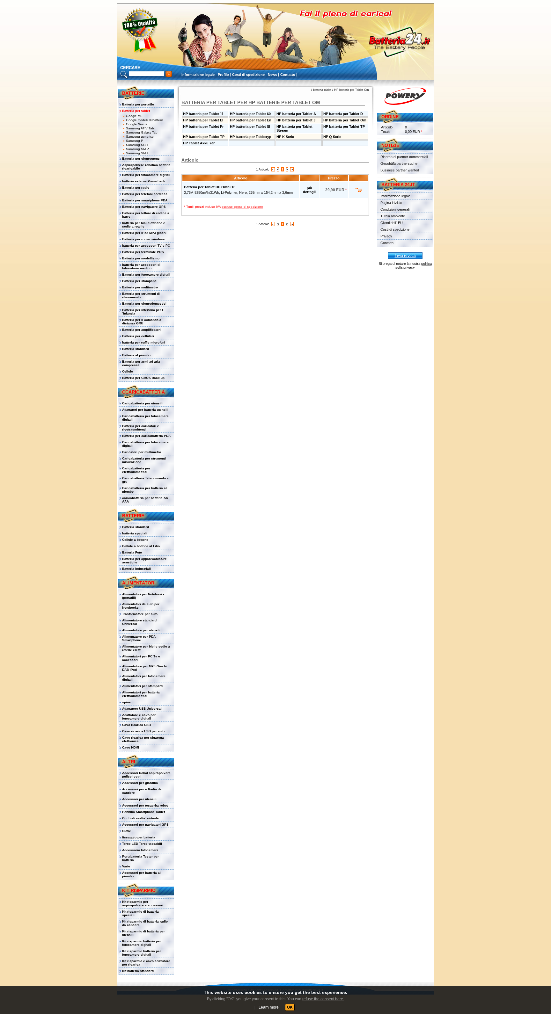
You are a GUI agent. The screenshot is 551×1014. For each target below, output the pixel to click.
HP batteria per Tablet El (203, 120)
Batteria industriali (136, 568)
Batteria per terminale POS (143, 252)
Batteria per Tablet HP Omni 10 (209, 187)
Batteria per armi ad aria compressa (141, 363)
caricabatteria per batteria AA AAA (145, 499)
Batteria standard (135, 349)
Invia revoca (405, 255)
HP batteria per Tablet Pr (203, 126)
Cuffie (126, 831)
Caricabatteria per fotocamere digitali (145, 417)
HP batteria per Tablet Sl (250, 126)
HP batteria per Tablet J (295, 120)
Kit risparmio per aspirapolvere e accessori (142, 903)
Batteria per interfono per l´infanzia (142, 311)
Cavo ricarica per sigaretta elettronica (143, 739)
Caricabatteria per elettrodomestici (136, 470)
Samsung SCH (137, 145)
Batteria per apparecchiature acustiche (144, 560)
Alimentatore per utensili (141, 630)
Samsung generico (140, 136)
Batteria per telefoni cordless (144, 194)
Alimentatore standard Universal (139, 622)
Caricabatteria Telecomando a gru (145, 479)
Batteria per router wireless (143, 239)
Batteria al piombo (136, 355)
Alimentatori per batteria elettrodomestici (141, 694)
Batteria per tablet (136, 110)
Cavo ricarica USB (136, 725)
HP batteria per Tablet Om (351, 89)
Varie (126, 866)
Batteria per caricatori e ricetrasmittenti (140, 427)
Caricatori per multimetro (141, 452)
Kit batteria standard (138, 971)
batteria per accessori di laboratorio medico (141, 266)
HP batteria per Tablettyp (250, 137)
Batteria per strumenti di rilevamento (141, 295)
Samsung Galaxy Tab (142, 132)
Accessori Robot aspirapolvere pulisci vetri (146, 774)
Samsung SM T (137, 153)
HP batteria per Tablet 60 (250, 114)
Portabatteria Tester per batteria (140, 858)
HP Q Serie (332, 137)
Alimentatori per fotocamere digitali (143, 677)
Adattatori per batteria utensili (145, 409)
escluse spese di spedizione (242, 206)
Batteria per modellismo (140, 258)
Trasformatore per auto (140, 614)
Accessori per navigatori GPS (145, 824)
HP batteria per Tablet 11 (203, 114)
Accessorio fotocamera (140, 850)
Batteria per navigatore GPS (144, 206)
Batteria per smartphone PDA (144, 200)
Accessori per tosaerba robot (145, 805)
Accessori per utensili (139, 799)
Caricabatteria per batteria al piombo (144, 489)
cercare (130, 67)
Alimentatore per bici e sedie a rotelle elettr (146, 648)
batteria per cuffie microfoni (143, 342)
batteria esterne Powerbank (143, 181)
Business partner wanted (399, 170)
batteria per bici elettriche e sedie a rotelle (143, 224)
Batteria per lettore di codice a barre (145, 214)
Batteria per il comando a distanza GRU (141, 321)
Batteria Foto (132, 552)
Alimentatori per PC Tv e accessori (141, 658)
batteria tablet (322, 89)
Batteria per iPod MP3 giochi (144, 233)
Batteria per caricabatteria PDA (146, 436)
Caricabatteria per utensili (142, 403)
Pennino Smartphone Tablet (143, 812)
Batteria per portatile (138, 104)
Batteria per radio (135, 187)
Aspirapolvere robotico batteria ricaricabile (146, 166)
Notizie (390, 145)
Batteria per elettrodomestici (144, 303)
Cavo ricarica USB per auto (143, 731)
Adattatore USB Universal (142, 708)
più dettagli (309, 190)
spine (126, 702)
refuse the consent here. (323, 999)
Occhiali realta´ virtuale (140, 818)
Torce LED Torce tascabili (142, 843)
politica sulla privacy (413, 265)
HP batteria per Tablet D (343, 114)
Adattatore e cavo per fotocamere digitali (139, 716)
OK (290, 1007)
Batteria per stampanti (139, 281)
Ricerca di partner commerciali (404, 157)
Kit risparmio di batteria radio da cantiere (145, 923)
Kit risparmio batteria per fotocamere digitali (141, 942)
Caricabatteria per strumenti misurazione (144, 460)
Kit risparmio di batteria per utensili (143, 933)
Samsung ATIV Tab (140, 128)
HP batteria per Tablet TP (344, 126)
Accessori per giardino (140, 783)
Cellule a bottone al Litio (141, 546)
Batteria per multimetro (140, 287)
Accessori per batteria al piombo (141, 874)
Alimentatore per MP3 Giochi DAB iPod (144, 667)
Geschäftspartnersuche (398, 163)
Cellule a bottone (135, 539)
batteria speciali (134, 533)
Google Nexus (136, 124)
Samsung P (134, 140)
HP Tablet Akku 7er (199, 143)
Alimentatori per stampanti (142, 686)
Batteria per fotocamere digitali (146, 175)
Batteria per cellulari (138, 336)
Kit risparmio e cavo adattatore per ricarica (146, 962)
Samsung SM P (137, 149)
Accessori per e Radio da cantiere (142, 790)
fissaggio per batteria (138, 837)
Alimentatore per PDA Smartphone (139, 638)
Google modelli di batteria (145, 120)
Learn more (269, 1007)
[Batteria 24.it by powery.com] (405, 96)
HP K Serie (285, 137)
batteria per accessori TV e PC (146, 245)
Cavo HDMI (130, 747)
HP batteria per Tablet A (296, 114)
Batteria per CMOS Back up (143, 378)
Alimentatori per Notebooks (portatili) (143, 595)
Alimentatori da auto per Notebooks (140, 605)
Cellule (127, 371)
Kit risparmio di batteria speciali (140, 913)
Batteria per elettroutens (141, 158)
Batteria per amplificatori (141, 329)
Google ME (134, 116)
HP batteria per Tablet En (250, 120)
